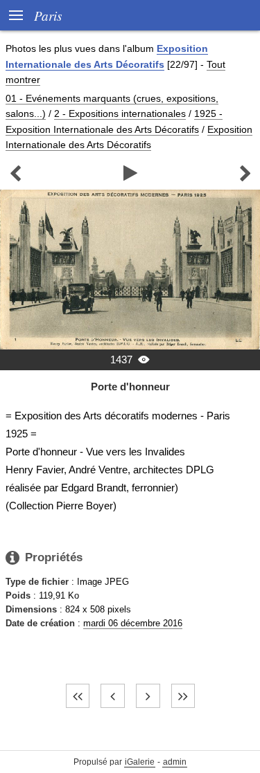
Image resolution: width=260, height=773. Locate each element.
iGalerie (140, 762)
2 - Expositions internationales (120, 113)
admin (175, 762)
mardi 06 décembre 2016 (132, 623)
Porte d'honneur (130, 386)
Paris (48, 15)
